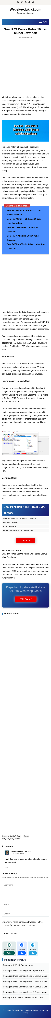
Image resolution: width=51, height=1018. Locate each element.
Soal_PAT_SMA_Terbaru (11, 839)
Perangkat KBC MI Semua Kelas (18, 965)
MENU (45, 22)
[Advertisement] (25, 68)
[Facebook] (18, 2)
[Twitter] (22, 2)
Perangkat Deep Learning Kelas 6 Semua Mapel (25, 976)
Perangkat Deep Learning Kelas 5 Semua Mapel (25, 981)
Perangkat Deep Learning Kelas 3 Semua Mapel (25, 992)
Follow (9, 953)
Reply (7, 867)
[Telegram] (33, 2)
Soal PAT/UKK (8, 364)
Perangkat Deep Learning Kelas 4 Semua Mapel (25, 987)
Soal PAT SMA (15, 836)
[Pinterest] (25, 2)
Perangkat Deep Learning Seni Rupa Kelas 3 (23, 970)
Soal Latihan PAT (17, 346)
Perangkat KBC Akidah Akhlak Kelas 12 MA (23, 997)
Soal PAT (32, 395)
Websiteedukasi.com (25, 9)
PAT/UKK (44, 322)
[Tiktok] (29, 2)
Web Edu (19, 1010)
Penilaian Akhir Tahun (12, 147)
